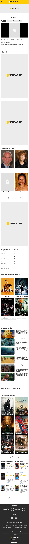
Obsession (8, 473)
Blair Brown (14, 44)
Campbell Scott (9, 40)
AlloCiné (3, 525)
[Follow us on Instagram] (16, 509)
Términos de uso (23, 531)
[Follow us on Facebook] (9, 509)
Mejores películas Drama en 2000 (10, 319)
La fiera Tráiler (21, 414)
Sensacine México (19, 527)
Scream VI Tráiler (7, 452)
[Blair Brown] (21, 159)
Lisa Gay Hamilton (22, 191)
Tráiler (7, 472)
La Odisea (8, 463)
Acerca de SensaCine (6, 531)
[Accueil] (13, 2)
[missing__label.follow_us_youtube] (5, 509)
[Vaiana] (3, 488)
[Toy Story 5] (17, 476)
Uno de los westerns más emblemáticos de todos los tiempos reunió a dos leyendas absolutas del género (22, 358)
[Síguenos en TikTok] (20, 509)
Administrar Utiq (13, 533)
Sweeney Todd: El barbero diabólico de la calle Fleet (13, 317)
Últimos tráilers (14, 456)
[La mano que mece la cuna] (21, 307)
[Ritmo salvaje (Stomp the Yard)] (21, 286)
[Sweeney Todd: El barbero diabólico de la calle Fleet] (7, 307)
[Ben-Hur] (7, 286)
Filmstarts (12, 525)
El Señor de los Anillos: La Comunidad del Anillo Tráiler (21, 452)
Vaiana (7, 485)
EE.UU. (15, 251)
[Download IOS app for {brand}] (12, 517)
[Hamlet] (14, 30)
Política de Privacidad (5, 533)
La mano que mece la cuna (22, 317)
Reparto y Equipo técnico (14, 198)
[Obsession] (3, 476)
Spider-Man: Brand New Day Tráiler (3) (21, 433)
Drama (20, 39)
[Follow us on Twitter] (12, 509)
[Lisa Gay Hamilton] (21, 182)
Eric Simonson (16, 40)
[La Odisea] (3, 466)
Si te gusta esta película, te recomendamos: (10, 275)
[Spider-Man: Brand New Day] (17, 466)
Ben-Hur (7, 296)
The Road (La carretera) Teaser (7, 414)
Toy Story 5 (22, 473)
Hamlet (5, 390)
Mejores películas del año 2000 (13, 318)
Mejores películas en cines (14, 497)
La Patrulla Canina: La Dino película (24, 486)
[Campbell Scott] (7, 159)
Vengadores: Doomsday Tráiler (7, 433)
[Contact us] (23, 509)
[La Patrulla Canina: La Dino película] (17, 488)
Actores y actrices (7, 148)
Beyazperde (22, 525)
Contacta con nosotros (15, 531)
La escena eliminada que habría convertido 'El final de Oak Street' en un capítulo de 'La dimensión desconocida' (22, 349)
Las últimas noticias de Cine (14, 383)
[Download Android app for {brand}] (17, 517)
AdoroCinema (6, 527)
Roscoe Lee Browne (22, 44)
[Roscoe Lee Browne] (7, 182)
